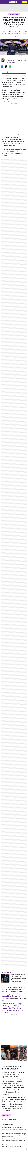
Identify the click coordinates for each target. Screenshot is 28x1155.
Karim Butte (6, 1115)
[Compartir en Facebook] (2, 66)
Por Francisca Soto (12, 59)
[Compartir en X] (6, 66)
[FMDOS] (13, 2)
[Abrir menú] (2, 2)
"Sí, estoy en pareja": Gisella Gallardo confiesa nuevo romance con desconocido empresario (14, 1139)
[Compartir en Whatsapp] (10, 66)
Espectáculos (14, 14)
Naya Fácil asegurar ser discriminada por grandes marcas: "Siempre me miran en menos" (14, 1128)
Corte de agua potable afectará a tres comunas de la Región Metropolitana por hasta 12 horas (18, 978)
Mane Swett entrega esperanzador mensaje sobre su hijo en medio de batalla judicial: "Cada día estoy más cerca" (14, 1134)
